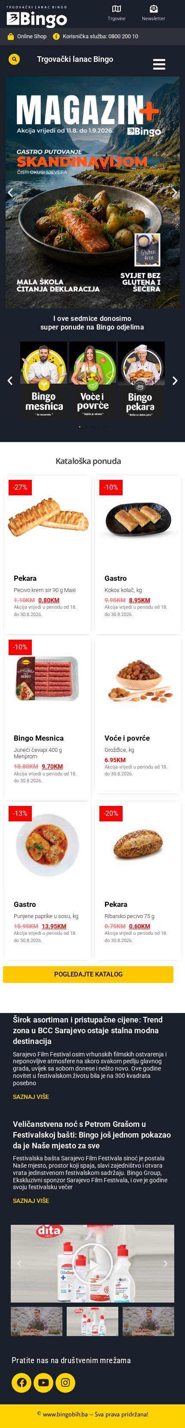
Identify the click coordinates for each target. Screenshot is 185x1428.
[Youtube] (43, 1383)
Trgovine (117, 18)
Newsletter (153, 18)
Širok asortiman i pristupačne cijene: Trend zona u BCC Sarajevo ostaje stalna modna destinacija (88, 1030)
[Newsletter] (153, 8)
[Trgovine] (116, 8)
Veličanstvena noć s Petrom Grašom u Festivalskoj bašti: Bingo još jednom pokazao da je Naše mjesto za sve (92, 1135)
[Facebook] (21, 1383)
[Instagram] (65, 1383)
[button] (14, 59)
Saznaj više (31, 1096)
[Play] (92, 1264)
